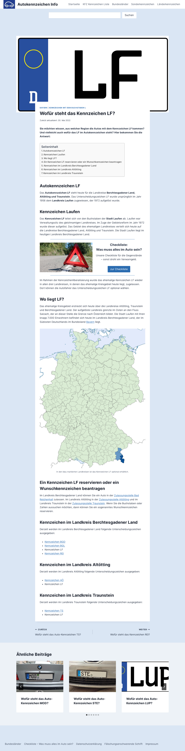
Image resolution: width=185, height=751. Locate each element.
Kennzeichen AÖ (54, 580)
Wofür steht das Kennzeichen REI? (130, 632)
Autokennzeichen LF (54, 150)
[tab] (86, 715)
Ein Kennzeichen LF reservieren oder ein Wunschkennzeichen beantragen (83, 162)
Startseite (74, 4)
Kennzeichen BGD (55, 541)
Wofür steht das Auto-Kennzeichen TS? (58, 632)
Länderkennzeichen (168, 4)
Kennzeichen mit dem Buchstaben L (67, 108)
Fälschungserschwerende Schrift (123, 743)
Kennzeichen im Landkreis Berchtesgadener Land (70, 165)
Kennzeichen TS (54, 610)
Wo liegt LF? (50, 158)
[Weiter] (164, 686)
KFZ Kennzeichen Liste (96, 4)
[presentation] (39, 676)
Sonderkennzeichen (142, 4)
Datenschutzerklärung (89, 743)
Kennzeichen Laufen (54, 154)
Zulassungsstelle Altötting (114, 499)
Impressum (152, 743)
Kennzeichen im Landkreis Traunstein (63, 173)
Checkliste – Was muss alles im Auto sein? (48, 743)
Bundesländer (120, 4)
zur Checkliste (119, 269)
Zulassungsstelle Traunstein (88, 503)
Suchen (129, 15)
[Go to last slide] (21, 686)
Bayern (43, 108)
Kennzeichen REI (54, 553)
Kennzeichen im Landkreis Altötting (62, 169)
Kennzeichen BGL (55, 545)
